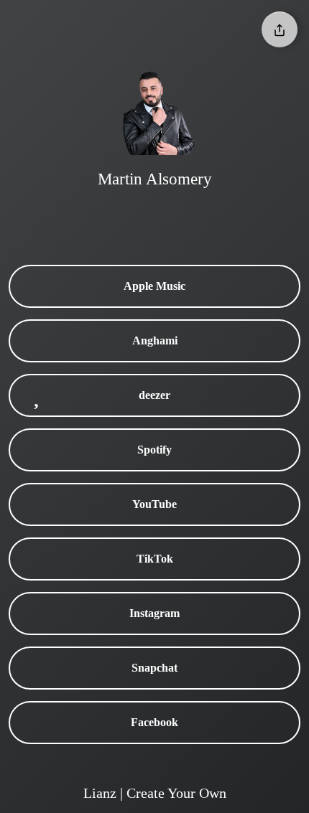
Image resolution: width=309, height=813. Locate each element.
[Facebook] (198, 215)
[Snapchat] (169, 215)
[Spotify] (226, 215)
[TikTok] (111, 215)
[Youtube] (83, 215)
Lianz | (104, 793)
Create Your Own (176, 793)
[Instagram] (140, 215)
